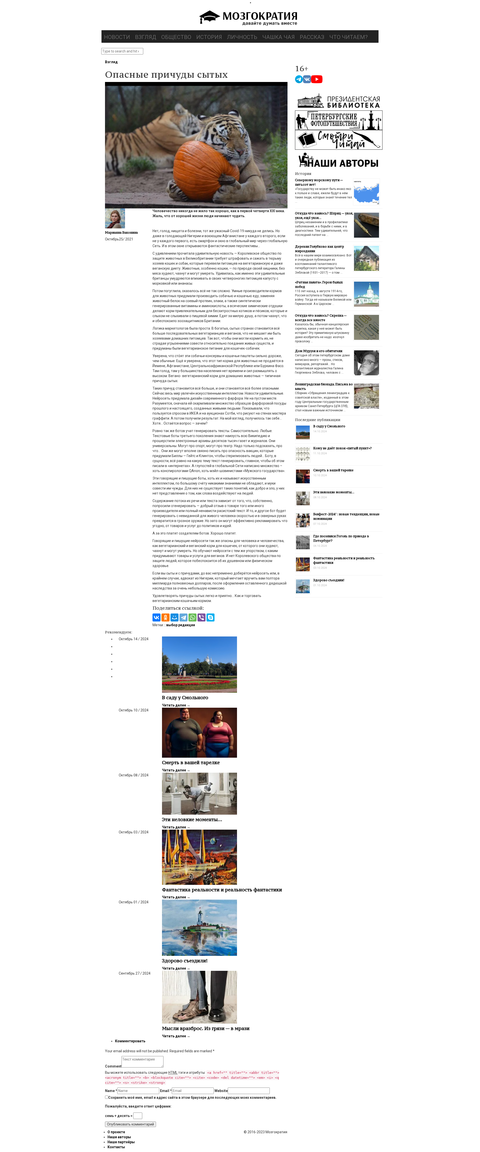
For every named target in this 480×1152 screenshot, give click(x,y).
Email (166, 1091)
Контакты (116, 1147)
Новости (117, 37)
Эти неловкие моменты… (192, 819)
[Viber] (202, 617)
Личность (242, 37)
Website (221, 1091)
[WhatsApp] (192, 617)
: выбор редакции (179, 625)
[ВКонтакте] (156, 617)
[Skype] (210, 617)
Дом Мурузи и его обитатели (318, 351)
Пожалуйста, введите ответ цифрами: (138, 1106)
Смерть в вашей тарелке (191, 762)
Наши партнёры (121, 1142)
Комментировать (130, 1041)
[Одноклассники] (166, 617)
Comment (113, 1066)
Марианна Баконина (121, 232)
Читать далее (176, 705)
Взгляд (145, 37)
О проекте (116, 1132)
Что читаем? (348, 37)
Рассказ (312, 37)
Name (111, 1091)
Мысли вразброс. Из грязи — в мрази (206, 1028)
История (209, 37)
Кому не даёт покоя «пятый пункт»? (342, 448)
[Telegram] (184, 617)
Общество (176, 37)
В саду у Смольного (185, 697)
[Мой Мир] (174, 617)
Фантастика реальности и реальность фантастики (222, 890)
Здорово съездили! (185, 961)
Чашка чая (278, 37)
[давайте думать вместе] (248, 18)
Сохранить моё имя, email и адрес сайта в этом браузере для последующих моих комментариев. (192, 1098)
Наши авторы (119, 1137)
